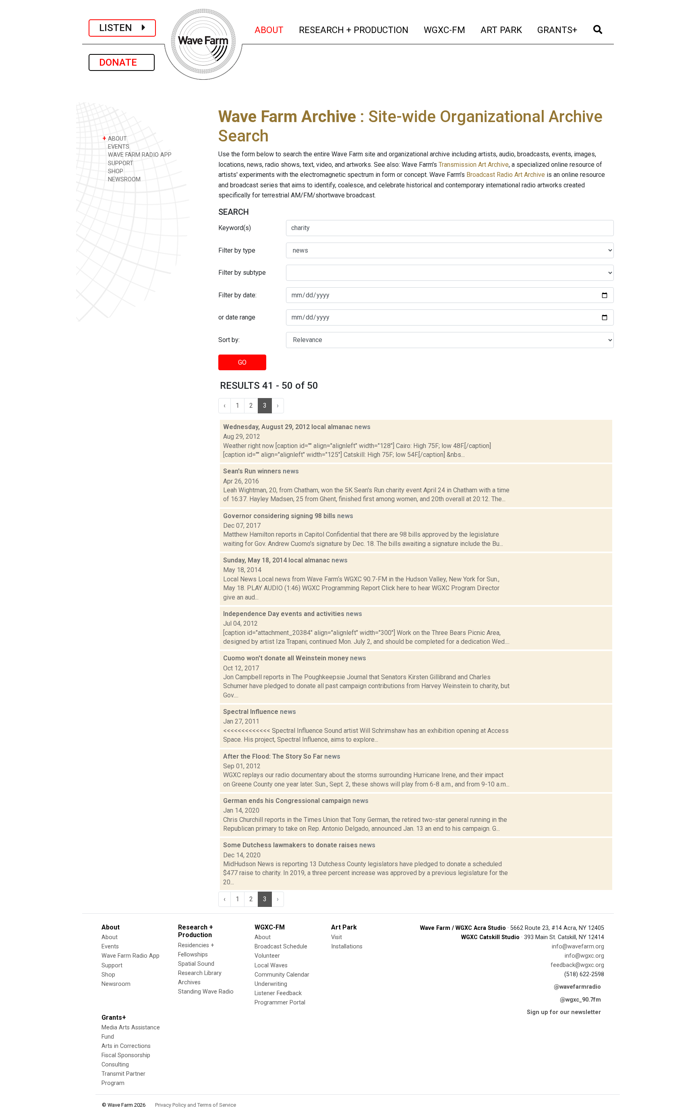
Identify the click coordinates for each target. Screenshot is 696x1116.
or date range (236, 317)
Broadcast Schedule (281, 946)
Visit (336, 937)
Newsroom (116, 984)
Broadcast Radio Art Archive (505, 174)
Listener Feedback (278, 993)
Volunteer (267, 955)
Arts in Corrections (126, 1046)
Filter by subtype (242, 272)
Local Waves (271, 965)
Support (112, 965)
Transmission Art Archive (474, 164)
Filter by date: (237, 295)
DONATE (121, 62)
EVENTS (117, 146)
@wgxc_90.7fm (580, 999)
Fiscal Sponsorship (126, 1055)
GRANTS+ (557, 29)
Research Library (200, 973)
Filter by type (236, 250)
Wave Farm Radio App (131, 955)
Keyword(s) (234, 228)
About (110, 937)
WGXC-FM (444, 29)
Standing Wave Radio (206, 991)
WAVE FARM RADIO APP (139, 154)
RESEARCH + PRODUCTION (354, 29)
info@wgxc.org (584, 955)
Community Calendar (282, 974)
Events (110, 946)
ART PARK (501, 29)
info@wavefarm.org (578, 946)
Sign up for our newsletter (564, 1012)
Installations (346, 946)
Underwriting (271, 984)
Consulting (115, 1064)
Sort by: (229, 340)
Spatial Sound (196, 963)
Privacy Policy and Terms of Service (195, 1105)
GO (242, 362)
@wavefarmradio (577, 986)
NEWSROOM (123, 179)
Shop (108, 974)
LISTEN (120, 27)
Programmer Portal (280, 1002)
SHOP (114, 171)
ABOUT (269, 29)
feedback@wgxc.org (577, 965)
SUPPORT (119, 163)
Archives (189, 982)
